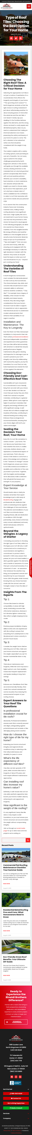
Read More (6, 883)
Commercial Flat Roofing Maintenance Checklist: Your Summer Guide (15, 867)
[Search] (28, 840)
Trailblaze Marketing (16, 1133)
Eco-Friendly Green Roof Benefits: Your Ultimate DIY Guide (15, 959)
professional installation (20, 337)
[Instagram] (16, 1076)
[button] (11, 38)
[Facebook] (11, 1076)
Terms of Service (16, 1130)
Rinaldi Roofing (8, 500)
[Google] (20, 1076)
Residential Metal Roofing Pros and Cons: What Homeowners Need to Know (15, 913)
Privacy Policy (7, 1130)
